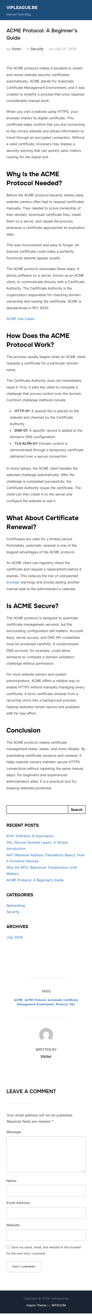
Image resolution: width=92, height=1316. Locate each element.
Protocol (62, 1004)
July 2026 (14, 937)
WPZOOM (59, 1305)
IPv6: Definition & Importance (29, 836)
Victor (16, 49)
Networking (15, 905)
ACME (18, 1000)
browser (13, 582)
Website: (13, 1225)
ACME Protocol (35, 1000)
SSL (72, 1004)
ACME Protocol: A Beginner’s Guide (35, 880)
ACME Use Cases (20, 318)
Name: (11, 1181)
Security (37, 49)
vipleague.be (21, 7)
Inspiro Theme (36, 1305)
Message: (14, 1132)
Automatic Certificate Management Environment (47, 1002)
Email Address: (18, 1203)
